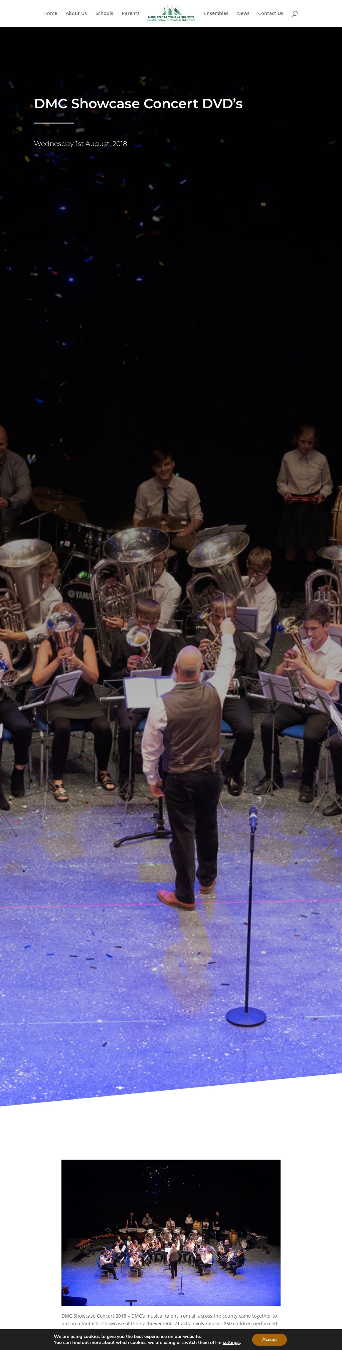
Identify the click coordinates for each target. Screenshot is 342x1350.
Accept (269, 1339)
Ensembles (216, 13)
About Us (76, 13)
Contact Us (270, 13)
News (243, 13)
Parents (131, 13)
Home (50, 13)
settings (231, 1343)
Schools (104, 13)
